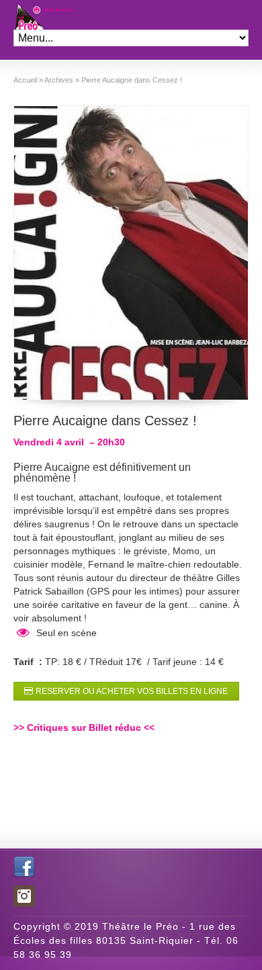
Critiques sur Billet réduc (84, 727)
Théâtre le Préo (28, 14)
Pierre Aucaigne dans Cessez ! (105, 420)
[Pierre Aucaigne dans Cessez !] (131, 252)
